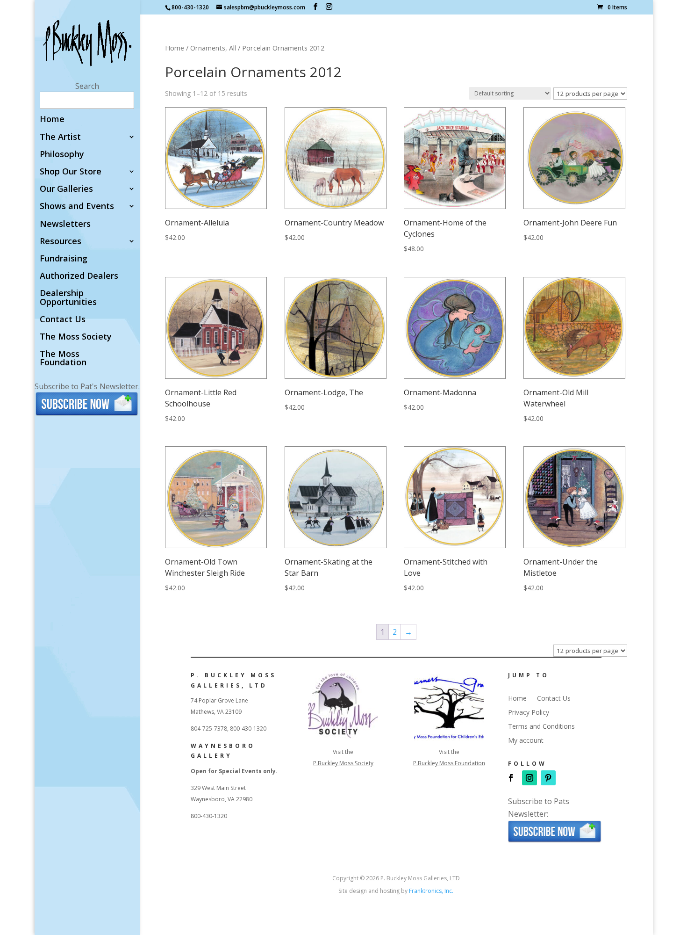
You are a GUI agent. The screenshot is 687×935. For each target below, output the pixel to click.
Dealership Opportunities (68, 298)
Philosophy (62, 154)
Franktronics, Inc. (431, 891)
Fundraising (63, 259)
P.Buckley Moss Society (343, 763)
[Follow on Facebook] (510, 777)
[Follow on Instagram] (529, 777)
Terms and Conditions (541, 727)
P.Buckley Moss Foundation (449, 763)
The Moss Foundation (63, 358)
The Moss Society (76, 337)
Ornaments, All (213, 47)
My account (526, 741)
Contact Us (63, 320)
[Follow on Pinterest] (548, 777)
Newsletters (65, 224)
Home (52, 119)
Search (87, 86)
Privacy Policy (528, 713)
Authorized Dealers (79, 276)
